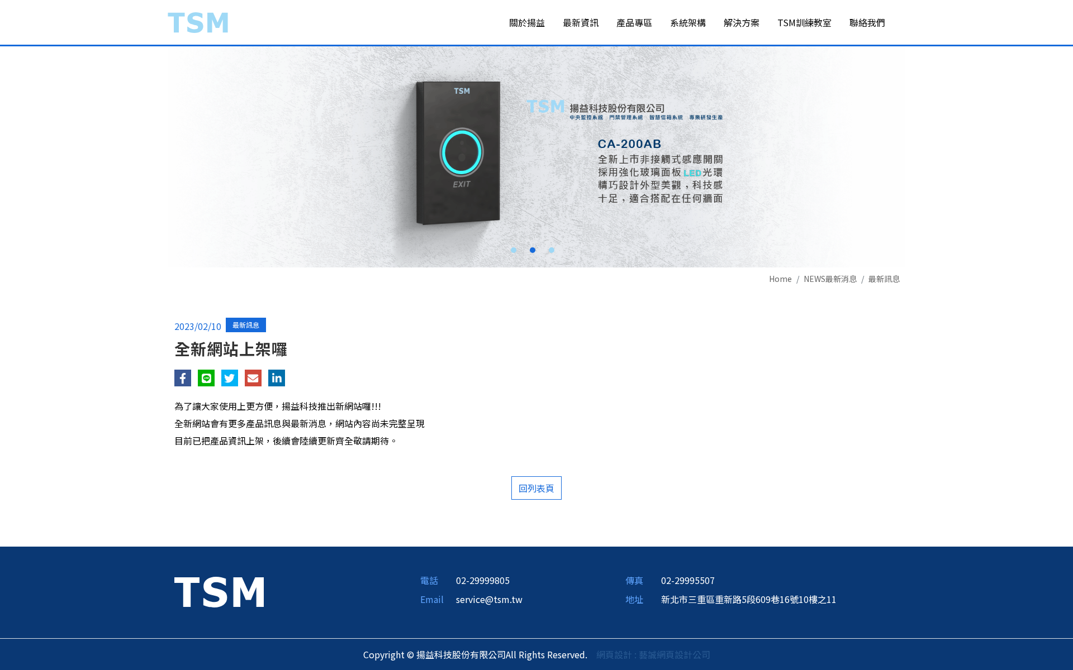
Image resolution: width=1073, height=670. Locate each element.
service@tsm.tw (489, 599)
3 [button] (551, 250)
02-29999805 (483, 580)
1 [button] (513, 250)
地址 (634, 599)
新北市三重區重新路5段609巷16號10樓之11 (749, 599)
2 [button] (532, 250)
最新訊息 (884, 278)
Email (432, 599)
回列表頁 (536, 488)
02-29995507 (688, 580)
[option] (536, 156)
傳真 (634, 580)
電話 (429, 580)
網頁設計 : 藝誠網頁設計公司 (653, 654)
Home (780, 278)
